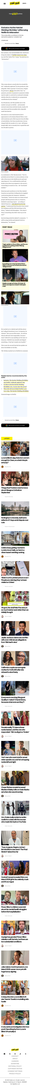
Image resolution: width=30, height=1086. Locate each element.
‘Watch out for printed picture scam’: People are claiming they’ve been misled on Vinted (15, 580)
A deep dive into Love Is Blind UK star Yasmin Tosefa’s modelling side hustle (15, 999)
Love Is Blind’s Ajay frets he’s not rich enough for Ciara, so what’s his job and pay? (15, 460)
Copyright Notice (15, 1068)
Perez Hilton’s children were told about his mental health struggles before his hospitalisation (14, 909)
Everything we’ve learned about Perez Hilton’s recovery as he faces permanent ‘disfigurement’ (14, 265)
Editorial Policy (15, 1066)
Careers (15, 1061)
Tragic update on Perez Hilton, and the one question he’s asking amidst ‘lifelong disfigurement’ (15, 245)
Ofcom (11, 90)
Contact (15, 1056)
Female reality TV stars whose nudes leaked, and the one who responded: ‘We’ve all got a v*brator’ (15, 729)
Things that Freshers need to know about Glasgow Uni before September (14, 490)
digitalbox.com (16, 1084)
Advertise (15, 1063)
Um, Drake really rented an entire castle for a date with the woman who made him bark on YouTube (13, 819)
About (15, 1058)
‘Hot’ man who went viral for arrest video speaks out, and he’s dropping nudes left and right (15, 759)
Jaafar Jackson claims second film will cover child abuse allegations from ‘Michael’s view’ (14, 640)
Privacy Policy (15, 1073)
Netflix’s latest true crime (19, 55)
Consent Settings (15, 1071)
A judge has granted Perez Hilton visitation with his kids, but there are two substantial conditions (14, 939)
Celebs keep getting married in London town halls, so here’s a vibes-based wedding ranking (13, 550)
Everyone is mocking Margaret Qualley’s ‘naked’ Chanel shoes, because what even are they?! (13, 699)
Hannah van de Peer (10, 43)
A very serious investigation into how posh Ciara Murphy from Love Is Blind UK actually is (15, 1029)
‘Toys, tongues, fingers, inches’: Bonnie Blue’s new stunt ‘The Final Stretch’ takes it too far (14, 849)
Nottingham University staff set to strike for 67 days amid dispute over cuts (14, 520)
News (17, 43)
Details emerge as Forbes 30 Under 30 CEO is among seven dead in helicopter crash (14, 285)
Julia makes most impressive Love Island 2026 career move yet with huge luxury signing (14, 969)
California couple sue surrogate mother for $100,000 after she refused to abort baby (13, 669)
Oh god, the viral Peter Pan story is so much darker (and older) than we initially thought (14, 610)
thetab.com (12, 1080)
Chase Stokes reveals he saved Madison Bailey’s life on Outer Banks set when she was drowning (15, 789)
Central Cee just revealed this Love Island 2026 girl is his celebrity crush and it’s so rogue (14, 879)
